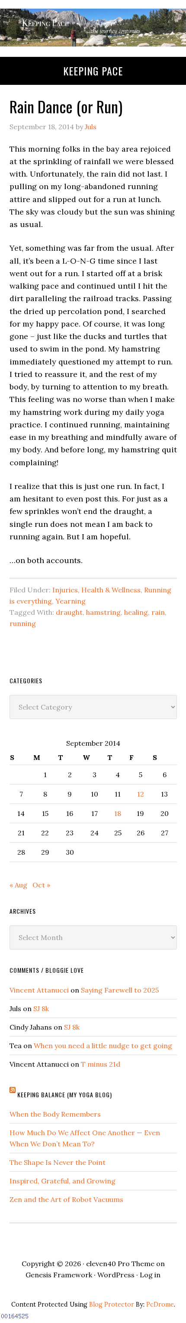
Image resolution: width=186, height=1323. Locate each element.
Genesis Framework (59, 1274)
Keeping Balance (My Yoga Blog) (64, 1094)
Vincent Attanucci (39, 990)
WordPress (116, 1274)
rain (158, 612)
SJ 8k (41, 1008)
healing (136, 612)
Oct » (41, 885)
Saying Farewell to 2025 (120, 990)
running (23, 623)
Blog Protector (111, 1304)
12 (140, 794)
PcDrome (160, 1304)
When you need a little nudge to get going (103, 1045)
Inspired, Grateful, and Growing (62, 1181)
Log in (150, 1274)
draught (69, 612)
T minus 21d (100, 1064)
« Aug (18, 885)
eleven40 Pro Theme (120, 1263)
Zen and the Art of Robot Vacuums (66, 1199)
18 (117, 813)
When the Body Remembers (55, 1114)
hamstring (103, 612)
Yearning (70, 601)
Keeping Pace (93, 70)
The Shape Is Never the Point (58, 1162)
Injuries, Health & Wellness (96, 589)
